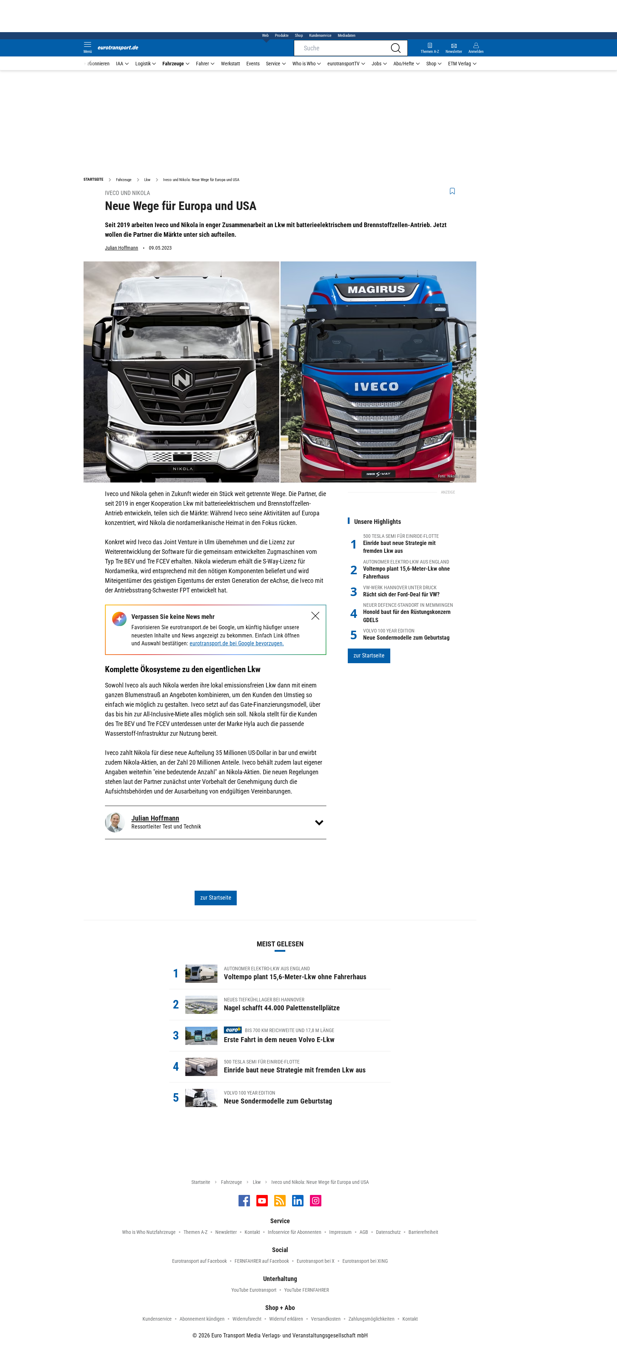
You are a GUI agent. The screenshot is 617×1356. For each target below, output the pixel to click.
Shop (299, 35)
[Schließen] (315, 616)
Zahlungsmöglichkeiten (371, 1319)
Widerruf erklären (286, 1319)
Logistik (143, 63)
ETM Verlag (459, 63)
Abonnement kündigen (202, 1319)
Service (273, 63)
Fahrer (202, 63)
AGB (364, 1232)
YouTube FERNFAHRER (306, 1290)
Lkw (257, 1182)
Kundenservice (320, 35)
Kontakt (252, 1232)
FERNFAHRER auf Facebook (262, 1261)
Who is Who (304, 63)
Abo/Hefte (403, 63)
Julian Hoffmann (121, 248)
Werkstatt (230, 63)
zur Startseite (215, 897)
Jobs (376, 63)
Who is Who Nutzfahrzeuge (149, 1232)
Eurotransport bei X (316, 1261)
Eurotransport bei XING (365, 1261)
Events (253, 63)
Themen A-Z (195, 1232)
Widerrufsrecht (246, 1319)
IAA (119, 63)
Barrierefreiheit (423, 1232)
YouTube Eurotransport (253, 1290)
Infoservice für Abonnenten (294, 1232)
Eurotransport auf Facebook (199, 1261)
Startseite (200, 1182)
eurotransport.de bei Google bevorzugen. (237, 643)
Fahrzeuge (173, 63)
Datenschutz (388, 1232)
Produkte (282, 35)
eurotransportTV (343, 63)
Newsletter (226, 1232)
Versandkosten (326, 1319)
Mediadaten (346, 35)
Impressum (340, 1232)
